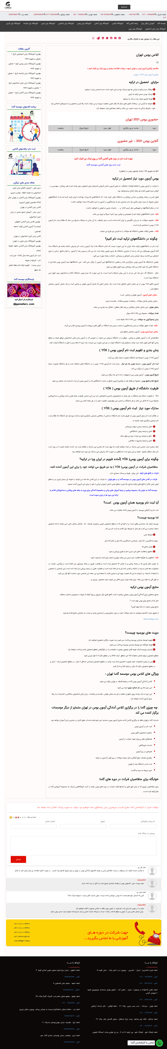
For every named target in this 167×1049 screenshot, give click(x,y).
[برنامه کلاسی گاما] (24, 126)
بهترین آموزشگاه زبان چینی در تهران (27, 241)
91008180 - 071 (148, 14)
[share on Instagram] (111, 38)
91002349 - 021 (79, 14)
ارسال (18, 859)
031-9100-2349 (22, 927)
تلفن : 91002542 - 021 (148, 1025)
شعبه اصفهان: (119, 14)
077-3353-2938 (22, 940)
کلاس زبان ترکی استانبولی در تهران (27, 236)
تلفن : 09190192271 (72, 1016)
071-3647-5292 (22, 936)
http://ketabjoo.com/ (151, 619)
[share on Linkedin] (103, 38)
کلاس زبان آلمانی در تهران (30, 207)
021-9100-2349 (22, 923)
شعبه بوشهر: (65, 14)
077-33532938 (52, 14)
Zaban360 (142, 880)
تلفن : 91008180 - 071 (148, 976)
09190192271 (14, 14)
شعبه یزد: (24, 14)
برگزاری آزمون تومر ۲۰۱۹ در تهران (146, 74)
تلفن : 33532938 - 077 (71, 1002)
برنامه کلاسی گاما (132, 23)
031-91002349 (106, 14)
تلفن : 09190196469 (72, 1042)
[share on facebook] (115, 38)
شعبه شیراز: (161, 14)
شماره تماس (50, 821)
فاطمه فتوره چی (141, 892)
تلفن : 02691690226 (72, 1029)
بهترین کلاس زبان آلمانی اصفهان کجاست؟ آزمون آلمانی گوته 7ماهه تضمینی (27, 226)
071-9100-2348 (22, 932)
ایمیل (103, 821)
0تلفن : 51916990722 (71, 989)
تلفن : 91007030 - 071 (148, 999)
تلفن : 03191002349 (72, 976)
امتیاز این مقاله (31, 817)
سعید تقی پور (142, 868)
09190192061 (39, 14)
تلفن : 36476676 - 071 (148, 983)
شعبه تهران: (92, 14)
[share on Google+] (107, 38)
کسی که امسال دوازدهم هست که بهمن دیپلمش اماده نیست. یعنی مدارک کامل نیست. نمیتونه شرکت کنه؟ (106, 895)
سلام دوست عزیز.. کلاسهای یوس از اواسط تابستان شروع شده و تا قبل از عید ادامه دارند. (112, 883)
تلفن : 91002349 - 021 (148, 1012)
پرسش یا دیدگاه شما (146, 833)
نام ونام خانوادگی (148, 821)
